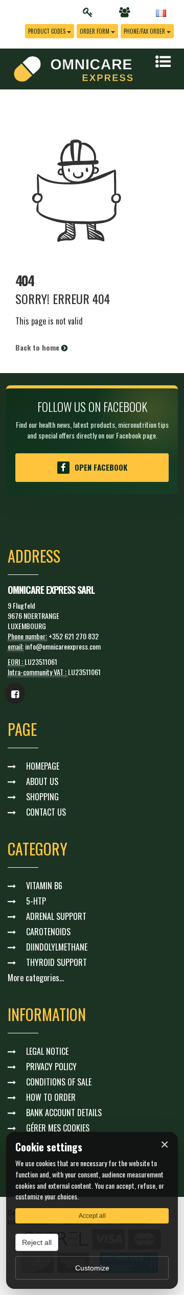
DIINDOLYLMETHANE (56, 947)
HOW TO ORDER (51, 1097)
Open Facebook (101, 467)
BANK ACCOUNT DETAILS (64, 1112)
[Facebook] (15, 693)
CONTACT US (46, 812)
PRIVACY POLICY (51, 1066)
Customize (92, 1268)
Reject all (37, 1242)
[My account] (91, 12)
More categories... (36, 978)
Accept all (92, 1215)
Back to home (38, 347)
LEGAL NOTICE (47, 1051)
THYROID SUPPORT (56, 962)
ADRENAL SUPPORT (56, 916)
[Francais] (161, 12)
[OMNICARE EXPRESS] (73, 67)
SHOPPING (42, 797)
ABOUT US (42, 781)
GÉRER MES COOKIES (57, 1128)
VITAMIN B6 (44, 886)
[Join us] (127, 12)
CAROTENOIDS (48, 932)
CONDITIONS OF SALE (58, 1082)
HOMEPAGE (42, 766)
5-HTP (36, 901)
